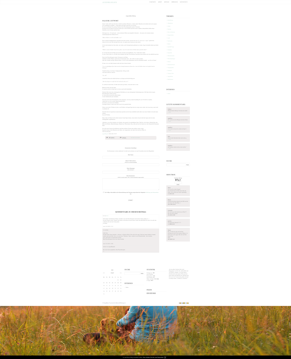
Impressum (174, 2)
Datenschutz (184, 2)
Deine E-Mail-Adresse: (131, 161)
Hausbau (169, 29)
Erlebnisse (169, 70)
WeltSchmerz (170, 79)
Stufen (168, 93)
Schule (168, 26)
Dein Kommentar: (130, 176)
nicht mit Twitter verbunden (120, 137)
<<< (104, 272)
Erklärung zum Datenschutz (152, 192)
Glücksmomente (170, 55)
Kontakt (166, 2)
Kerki (107, 215)
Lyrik (168, 38)
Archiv (160, 2)
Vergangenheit (170, 67)
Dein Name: (130, 155)
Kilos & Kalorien (171, 32)
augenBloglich (105, 133)
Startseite (152, 2)
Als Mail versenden (135, 137)
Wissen (169, 61)
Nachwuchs (169, 41)
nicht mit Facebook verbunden (107, 137)
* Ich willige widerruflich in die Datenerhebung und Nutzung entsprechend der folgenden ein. (131, 193)
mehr (170, 112)
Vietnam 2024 (170, 73)
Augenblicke (170, 76)
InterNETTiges (170, 47)
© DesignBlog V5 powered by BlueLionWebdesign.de (114, 303)
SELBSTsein (170, 20)
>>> (121, 272)
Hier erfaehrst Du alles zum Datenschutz (153, 357)
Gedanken (169, 49)
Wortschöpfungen (171, 58)
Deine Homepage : (131, 169)
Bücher (169, 44)
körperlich (169, 52)
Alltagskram (170, 23)
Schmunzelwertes (171, 64)
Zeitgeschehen (170, 35)
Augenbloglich (109, 2)
